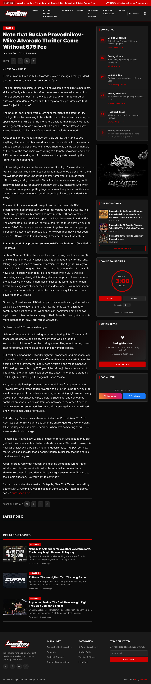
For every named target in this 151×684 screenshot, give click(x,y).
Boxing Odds (84, 652)
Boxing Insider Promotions (50, 13)
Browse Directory (115, 103)
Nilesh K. (144, 679)
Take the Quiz (122, 364)
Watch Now (113, 66)
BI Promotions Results (88, 647)
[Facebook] (26, 666)
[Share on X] (13, 61)
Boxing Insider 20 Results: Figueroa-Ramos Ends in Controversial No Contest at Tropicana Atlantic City (126, 214)
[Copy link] (33, 61)
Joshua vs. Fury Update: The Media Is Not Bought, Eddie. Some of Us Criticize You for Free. (49, 3)
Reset (134, 298)
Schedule (67, 10)
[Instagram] (12, 666)
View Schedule (114, 47)
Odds (80, 10)
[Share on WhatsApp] (27, 61)
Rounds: (118, 305)
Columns (8, 28)
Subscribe (129, 660)
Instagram (111, 396)
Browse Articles (115, 122)
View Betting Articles (117, 85)
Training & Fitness (93, 13)
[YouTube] (19, 666)
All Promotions (122, 248)
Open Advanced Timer (123, 313)
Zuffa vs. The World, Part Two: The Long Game (57, 577)
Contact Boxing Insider (58, 662)
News (35, 10)
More (122, 10)
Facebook (135, 396)
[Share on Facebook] (20, 61)
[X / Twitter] (5, 666)
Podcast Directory (108, 12)
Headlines (83, 662)
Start (110, 298)
